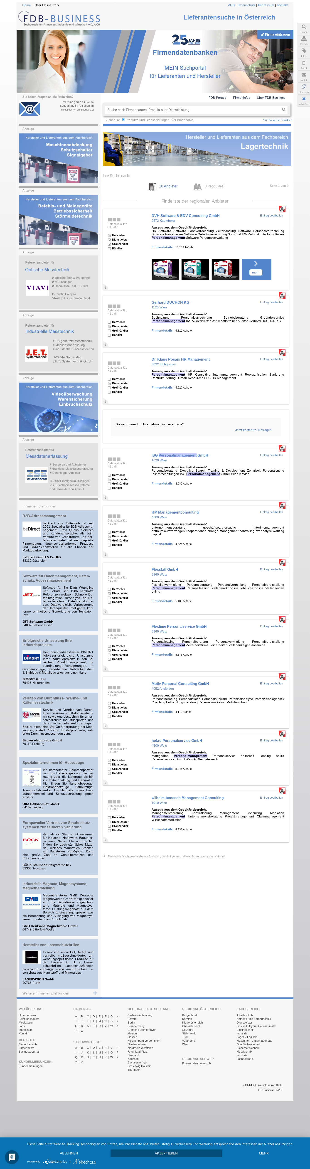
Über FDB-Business (271, 97)
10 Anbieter (168, 186)
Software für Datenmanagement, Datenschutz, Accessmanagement (56, 578)
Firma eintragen (277, 34)
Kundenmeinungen (31, 1066)
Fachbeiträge (245, 1059)
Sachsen (133, 1059)
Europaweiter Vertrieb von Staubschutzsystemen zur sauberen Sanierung (56, 825)
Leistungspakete (29, 1019)
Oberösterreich (191, 1026)
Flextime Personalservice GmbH (179, 626)
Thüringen (134, 1069)
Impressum (266, 5)
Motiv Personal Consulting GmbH (180, 684)
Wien (185, 1044)
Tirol (185, 1037)
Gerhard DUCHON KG (170, 302)
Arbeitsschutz (245, 1015)
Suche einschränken (277, 120)
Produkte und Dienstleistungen (147, 120)
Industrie (242, 1033)
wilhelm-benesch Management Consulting (188, 798)
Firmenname (184, 120)
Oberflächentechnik (249, 1044)
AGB (231, 5)
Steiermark (189, 1033)
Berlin (131, 1022)
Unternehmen (27, 1015)
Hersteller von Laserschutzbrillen (50, 945)
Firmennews (26, 1048)
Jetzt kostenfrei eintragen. (254, 430)
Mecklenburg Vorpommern (144, 1040)
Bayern (132, 1019)
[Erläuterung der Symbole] (105, 287)
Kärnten (187, 1019)
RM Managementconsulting (175, 512)
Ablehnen (69, 1153)
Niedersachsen (137, 1044)
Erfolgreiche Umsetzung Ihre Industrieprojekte (47, 642)
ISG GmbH (180, 455)
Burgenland (189, 1015)
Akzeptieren (166, 1153)
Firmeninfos (241, 97)
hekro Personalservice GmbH (177, 740)
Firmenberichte (28, 1044)
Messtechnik (244, 1051)
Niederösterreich (192, 1022)
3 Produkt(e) (214, 186)
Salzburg (187, 1029)
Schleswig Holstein (139, 1066)
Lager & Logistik (247, 1037)
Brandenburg (136, 1026)
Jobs (22, 1026)
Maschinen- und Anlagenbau (254, 1040)
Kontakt (282, 5)
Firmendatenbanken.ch (196, 1063)
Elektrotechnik (245, 1029)
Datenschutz (246, 5)
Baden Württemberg (140, 1015)
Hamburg (133, 1033)
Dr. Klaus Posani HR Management (181, 359)
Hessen (132, 1037)
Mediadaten (26, 1022)
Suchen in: (113, 120)
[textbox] (192, 109)
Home (26, 5)
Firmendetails (162, 247)
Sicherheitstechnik (248, 1048)
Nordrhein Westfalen (140, 1048)
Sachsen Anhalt (137, 1062)
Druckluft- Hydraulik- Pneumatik (256, 1026)
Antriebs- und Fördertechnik (254, 1019)
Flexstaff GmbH (165, 569)
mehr (256, 272)
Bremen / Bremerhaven (142, 1029)
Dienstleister (244, 1022)
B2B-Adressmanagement (44, 516)
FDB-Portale (217, 97)
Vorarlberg (188, 1040)
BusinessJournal (29, 1051)
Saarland (133, 1055)
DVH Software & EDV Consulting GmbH (186, 216)
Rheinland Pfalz (138, 1051)
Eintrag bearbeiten (271, 215)
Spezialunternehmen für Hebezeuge (53, 762)
